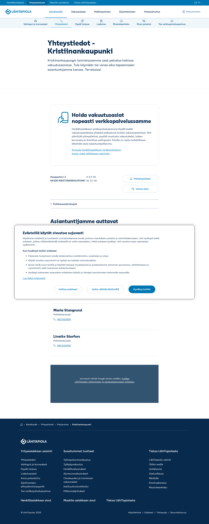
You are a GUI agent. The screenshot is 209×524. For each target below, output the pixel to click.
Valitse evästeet (68, 289)
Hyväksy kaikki (142, 289)
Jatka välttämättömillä (105, 289)
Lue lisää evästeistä (34, 278)
